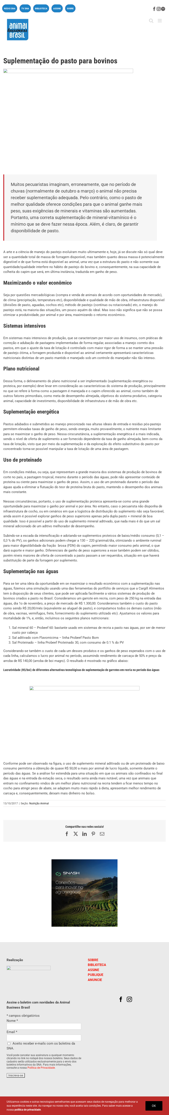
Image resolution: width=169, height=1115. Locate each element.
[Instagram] (129, 999)
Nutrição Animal (39, 803)
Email (12, 1032)
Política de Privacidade (41, 1067)
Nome (12, 1021)
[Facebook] (120, 999)
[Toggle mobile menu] (160, 20)
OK (154, 1106)
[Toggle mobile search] (151, 20)
